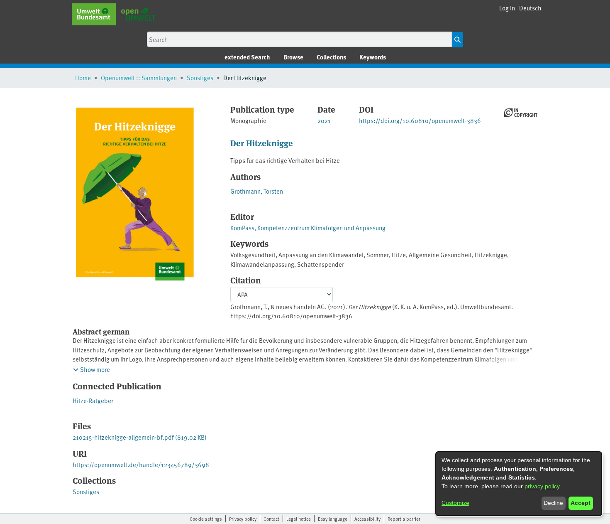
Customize (455, 502)
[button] (530, 8)
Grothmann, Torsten (256, 191)
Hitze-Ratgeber (93, 400)
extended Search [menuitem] (247, 57)
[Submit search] (457, 39)
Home (83, 77)
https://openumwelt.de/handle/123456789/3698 (141, 464)
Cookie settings (206, 518)
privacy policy (542, 486)
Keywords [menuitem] (372, 57)
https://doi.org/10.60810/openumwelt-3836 (420, 120)
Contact (271, 518)
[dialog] (519, 484)
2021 (324, 120)
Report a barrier (404, 518)
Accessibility (367, 518)
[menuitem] (293, 57)
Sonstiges (200, 77)
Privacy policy (242, 518)
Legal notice (298, 518)
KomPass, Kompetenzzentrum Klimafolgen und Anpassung (308, 227)
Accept (580, 502)
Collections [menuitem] (331, 57)
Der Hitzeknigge (261, 143)
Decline (553, 502)
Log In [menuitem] (507, 7)
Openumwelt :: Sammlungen (139, 77)
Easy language (332, 518)
